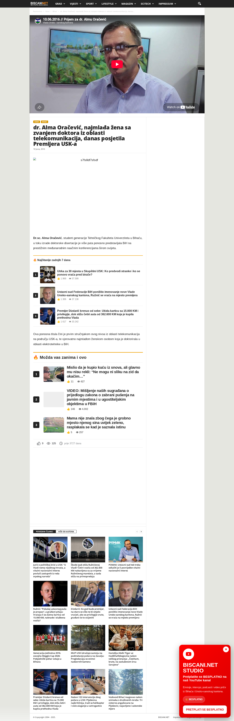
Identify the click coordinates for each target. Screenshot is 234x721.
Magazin (127, 3)
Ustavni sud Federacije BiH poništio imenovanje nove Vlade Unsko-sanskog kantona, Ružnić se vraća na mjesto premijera (126, 613)
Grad (58, 3)
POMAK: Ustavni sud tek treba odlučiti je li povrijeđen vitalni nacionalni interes (124, 567)
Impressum (166, 3)
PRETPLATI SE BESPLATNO (205, 709)
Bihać (55, 11)
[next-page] (141, 531)
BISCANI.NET (163, 717)
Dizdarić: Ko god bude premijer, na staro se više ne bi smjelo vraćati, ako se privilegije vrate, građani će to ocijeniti (87, 613)
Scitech (146, 3)
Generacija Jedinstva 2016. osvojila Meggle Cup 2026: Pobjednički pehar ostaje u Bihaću (47, 657)
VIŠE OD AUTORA (66, 531)
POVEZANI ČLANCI (44, 531)
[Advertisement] (88, 485)
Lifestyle (108, 3)
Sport (90, 3)
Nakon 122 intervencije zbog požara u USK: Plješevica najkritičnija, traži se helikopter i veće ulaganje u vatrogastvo (87, 701)
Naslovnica (37, 11)
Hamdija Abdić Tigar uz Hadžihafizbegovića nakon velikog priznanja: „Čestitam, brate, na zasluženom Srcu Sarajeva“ (124, 658)
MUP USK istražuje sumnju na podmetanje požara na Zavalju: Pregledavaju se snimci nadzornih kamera (87, 657)
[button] (199, 4)
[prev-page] (137, 531)
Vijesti (74, 3)
